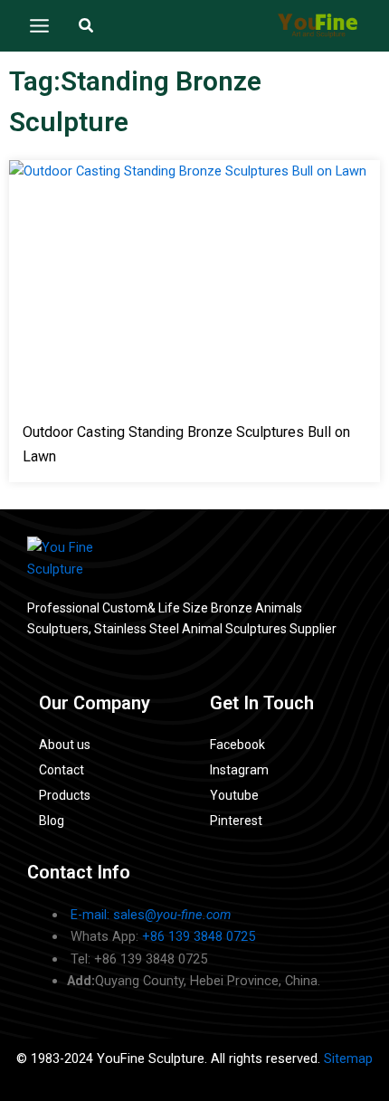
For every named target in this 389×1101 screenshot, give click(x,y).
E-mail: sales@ (151, 914)
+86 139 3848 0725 (198, 936)
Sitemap (348, 1058)
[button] (87, 25)
